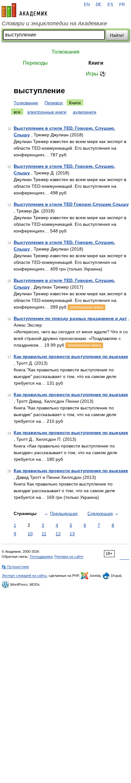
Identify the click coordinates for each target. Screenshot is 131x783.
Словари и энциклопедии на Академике (54, 23)
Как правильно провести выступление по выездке (71, 356)
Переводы (35, 63)
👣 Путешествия (15, 567)
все (17, 111)
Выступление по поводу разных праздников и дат (70, 318)
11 (44, 533)
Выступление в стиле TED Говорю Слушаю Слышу (71, 204)
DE (98, 5)
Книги (95, 63)
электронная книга (86, 307)
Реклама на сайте (68, 556)
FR (122, 5)
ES (110, 5)
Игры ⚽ (96, 73)
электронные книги (46, 111)
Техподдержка (41, 556)
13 (72, 533)
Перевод (54, 102)
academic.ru (24, 10)
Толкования (65, 52)
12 (58, 533)
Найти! (117, 35)
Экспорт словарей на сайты (24, 575)
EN (87, 5)
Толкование (26, 102)
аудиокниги (84, 111)
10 (30, 533)
